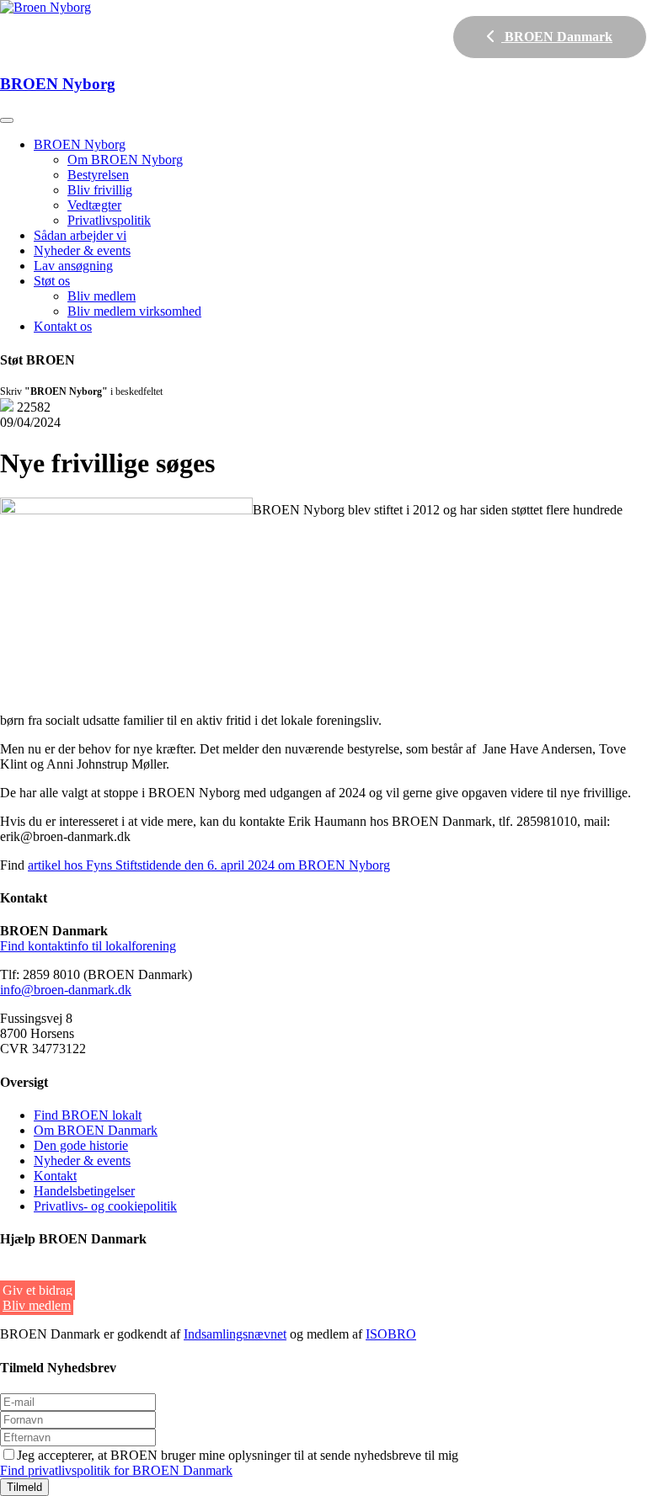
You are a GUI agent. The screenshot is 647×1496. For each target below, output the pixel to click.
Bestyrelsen (98, 175)
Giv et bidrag (37, 1290)
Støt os (52, 281)
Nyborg (57, 84)
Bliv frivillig (99, 190)
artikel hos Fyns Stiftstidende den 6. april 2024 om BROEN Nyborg (209, 865)
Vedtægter (94, 205)
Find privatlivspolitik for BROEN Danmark (116, 1470)
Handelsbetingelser (84, 1191)
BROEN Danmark (556, 36)
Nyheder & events (82, 250)
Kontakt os (63, 326)
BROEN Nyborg (80, 144)
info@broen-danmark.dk (65, 989)
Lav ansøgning (73, 265)
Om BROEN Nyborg (125, 159)
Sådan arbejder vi (80, 235)
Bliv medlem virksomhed (134, 311)
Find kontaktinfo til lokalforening (88, 946)
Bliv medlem (101, 296)
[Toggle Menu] (6, 120)
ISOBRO (391, 1334)
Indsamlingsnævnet (235, 1334)
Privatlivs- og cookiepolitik (105, 1206)
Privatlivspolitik (109, 220)
